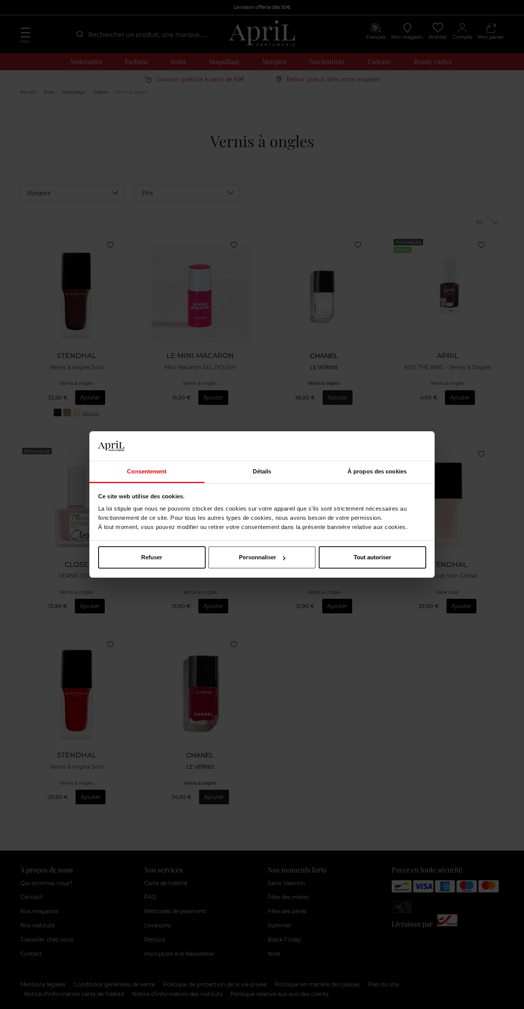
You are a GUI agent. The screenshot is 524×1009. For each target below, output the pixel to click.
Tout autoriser (372, 557)
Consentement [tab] (146, 471)
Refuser (151, 557)
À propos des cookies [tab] (377, 471)
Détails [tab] (262, 471)
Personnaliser (257, 557)
